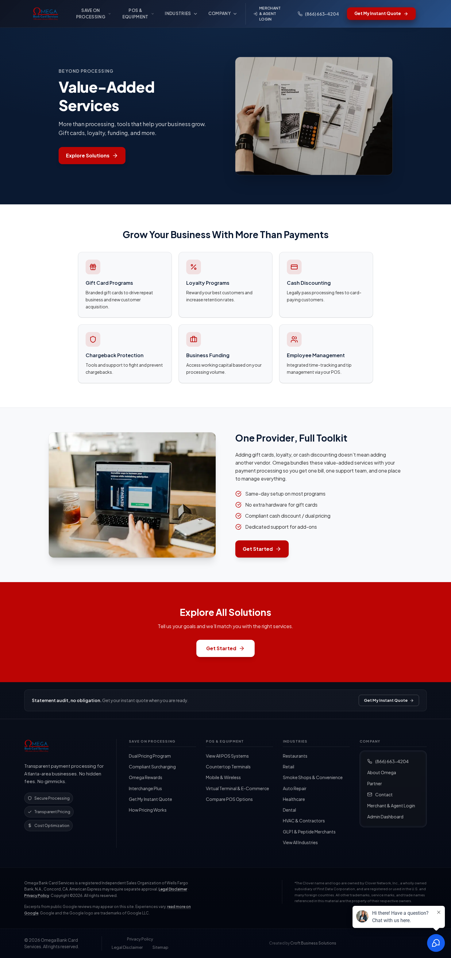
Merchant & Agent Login (270, 13)
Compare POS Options (229, 799)
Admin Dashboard (385, 816)
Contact (384, 794)
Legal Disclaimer (173, 889)
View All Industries (300, 842)
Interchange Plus (145, 788)
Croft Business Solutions (313, 943)
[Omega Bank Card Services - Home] (47, 14)
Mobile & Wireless (223, 777)
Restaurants (295, 756)
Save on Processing (90, 13)
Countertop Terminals (228, 766)
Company (219, 13)
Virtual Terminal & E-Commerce (237, 788)
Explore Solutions (88, 155)
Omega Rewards (145, 777)
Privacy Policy (36, 895)
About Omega (381, 772)
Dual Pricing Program (150, 756)
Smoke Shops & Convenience (313, 777)
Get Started (258, 549)
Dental (289, 810)
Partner (374, 783)
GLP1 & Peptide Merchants (309, 831)
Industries (178, 13)
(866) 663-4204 (392, 761)
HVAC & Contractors (304, 820)
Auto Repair (294, 788)
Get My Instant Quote (386, 700)
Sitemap (160, 947)
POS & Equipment (135, 13)
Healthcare (294, 799)
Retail (288, 766)
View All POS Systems (227, 756)
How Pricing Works (148, 810)
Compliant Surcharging (152, 766)
